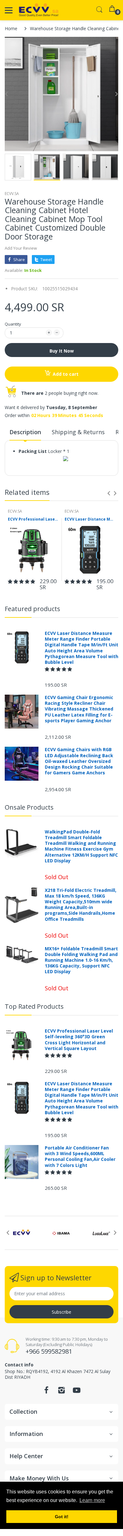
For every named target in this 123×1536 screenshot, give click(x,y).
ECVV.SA (12, 193)
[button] (22, 581)
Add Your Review (21, 248)
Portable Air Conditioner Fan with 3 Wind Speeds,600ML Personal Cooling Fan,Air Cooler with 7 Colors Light (80, 1156)
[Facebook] (46, 1392)
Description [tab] (25, 432)
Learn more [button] (92, 1500)
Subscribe (61, 1312)
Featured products (32, 608)
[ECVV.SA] (38, 10)
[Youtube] (76, 1392)
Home (11, 28)
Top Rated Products (34, 1006)
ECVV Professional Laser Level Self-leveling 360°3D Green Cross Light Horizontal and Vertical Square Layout (33, 519)
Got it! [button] (61, 1516)
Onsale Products (29, 807)
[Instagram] (61, 1392)
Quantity (13, 324)
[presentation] (109, 493)
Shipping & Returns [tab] (78, 432)
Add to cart (66, 374)
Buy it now (62, 351)
